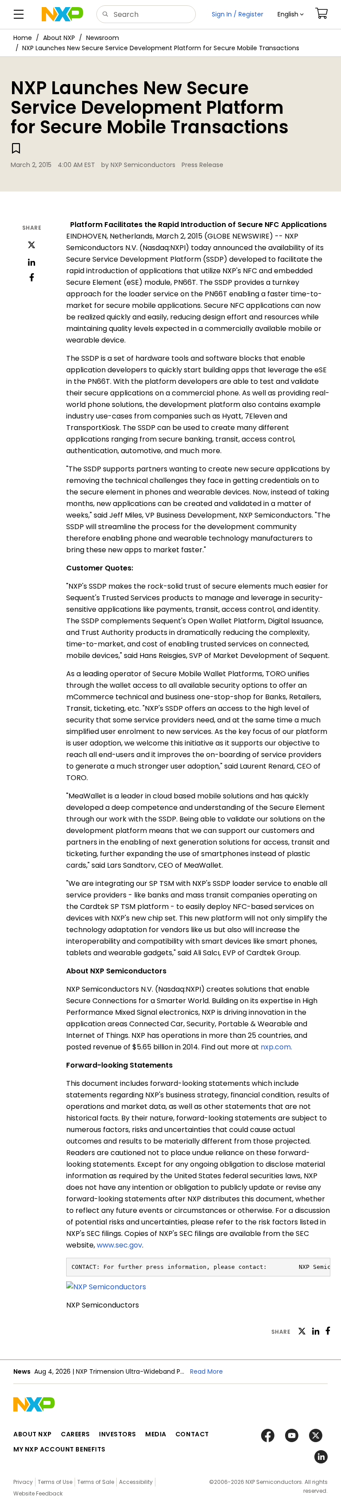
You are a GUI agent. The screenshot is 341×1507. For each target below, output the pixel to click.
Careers (75, 1434)
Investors (117, 1434)
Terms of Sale (95, 1482)
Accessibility (136, 1482)
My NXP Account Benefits (59, 1449)
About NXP (59, 37)
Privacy (23, 1482)
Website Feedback (38, 1493)
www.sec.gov (119, 1245)
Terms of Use (55, 1482)
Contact (192, 1434)
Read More (206, 1371)
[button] (290, 14)
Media (156, 1434)
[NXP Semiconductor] (62, 14)
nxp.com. (276, 1047)
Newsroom (102, 37)
